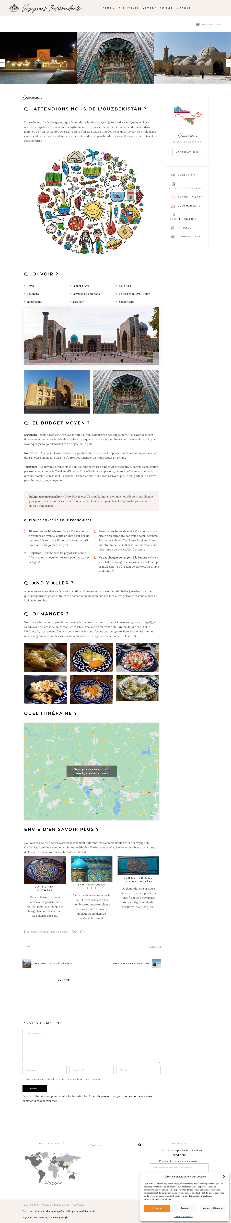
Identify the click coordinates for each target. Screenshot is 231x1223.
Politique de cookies (183, 1216)
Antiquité (31, 931)
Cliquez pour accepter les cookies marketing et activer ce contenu (92, 771)
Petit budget (43, 931)
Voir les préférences (213, 1208)
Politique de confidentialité (80, 1211)
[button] (224, 1176)
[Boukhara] (115, 58)
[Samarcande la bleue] (91, 869)
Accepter (157, 1208)
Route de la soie (59, 931)
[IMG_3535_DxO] (38, 58)
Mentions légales (55, 1211)
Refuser (184, 1208)
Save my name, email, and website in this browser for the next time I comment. (63, 1079)
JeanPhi (28, 947)
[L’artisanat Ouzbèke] (45, 870)
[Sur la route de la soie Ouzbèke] (138, 865)
